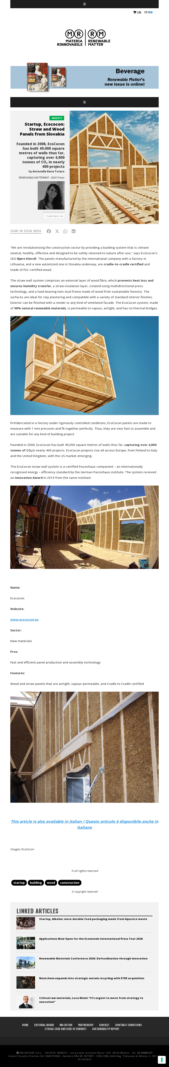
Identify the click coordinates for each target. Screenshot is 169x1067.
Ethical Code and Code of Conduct (65, 1029)
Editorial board (44, 1025)
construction (69, 883)
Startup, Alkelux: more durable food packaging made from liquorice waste (93, 919)
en (151, 12)
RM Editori (66, 1025)
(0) (138, 12)
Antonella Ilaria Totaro (49, 171)
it (145, 12)
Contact (104, 1025)
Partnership (85, 1025)
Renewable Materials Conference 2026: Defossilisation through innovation (93, 958)
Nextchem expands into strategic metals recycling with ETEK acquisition (91, 978)
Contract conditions (128, 1025)
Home (25, 1025)
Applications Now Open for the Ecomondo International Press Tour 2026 (91, 939)
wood (51, 883)
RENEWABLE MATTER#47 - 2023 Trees (42, 177)
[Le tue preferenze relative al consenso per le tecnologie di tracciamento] (162, 1060)
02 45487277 (145, 1052)
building (36, 883)
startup (19, 883)
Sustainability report (105, 1029)
